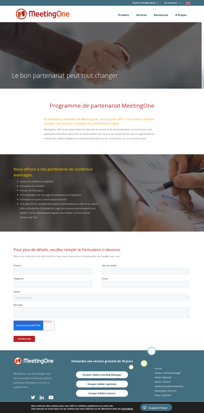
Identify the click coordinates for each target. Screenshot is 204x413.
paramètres (127, 408)
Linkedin (42, 397)
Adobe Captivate (163, 377)
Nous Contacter (163, 395)
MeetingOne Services (165, 390)
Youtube (51, 397)
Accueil (158, 368)
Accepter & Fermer (158, 407)
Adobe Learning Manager (168, 372)
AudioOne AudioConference (169, 386)
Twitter (33, 397)
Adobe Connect (163, 381)
